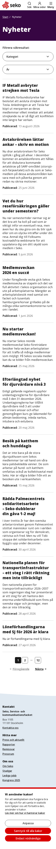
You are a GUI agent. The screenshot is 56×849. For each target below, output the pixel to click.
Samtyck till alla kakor (28, 831)
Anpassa (28, 823)
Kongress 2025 (11, 780)
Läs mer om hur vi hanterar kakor (25, 813)
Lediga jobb (9, 775)
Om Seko (7, 766)
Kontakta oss (10, 727)
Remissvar (8, 749)
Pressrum (8, 754)
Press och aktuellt (13, 740)
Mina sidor (39, 7)
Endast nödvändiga (28, 838)
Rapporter (8, 744)
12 (38, 660)
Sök (29, 7)
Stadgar (7, 771)
